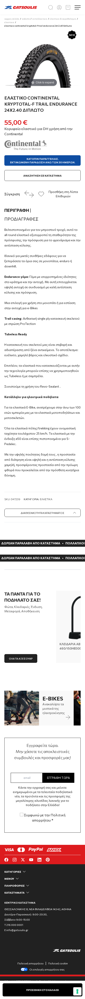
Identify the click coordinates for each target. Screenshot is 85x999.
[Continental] (25, 145)
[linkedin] (39, 860)
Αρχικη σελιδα (11, 18)
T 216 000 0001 (13, 924)
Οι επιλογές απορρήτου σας (47, 969)
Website (26, 18)
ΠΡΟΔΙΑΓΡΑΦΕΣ (21, 218)
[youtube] (31, 860)
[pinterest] (48, 860)
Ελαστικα (9, 22)
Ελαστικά (46, 499)
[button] (13, 85)
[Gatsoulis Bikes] (20, 7)
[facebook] (6, 860)
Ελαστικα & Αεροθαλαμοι (63, 18)
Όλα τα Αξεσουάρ (21, 658)
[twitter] (23, 860)
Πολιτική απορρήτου (30, 963)
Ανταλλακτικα (39, 18)
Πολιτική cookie (58, 963)
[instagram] (15, 860)
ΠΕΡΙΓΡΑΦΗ (17, 210)
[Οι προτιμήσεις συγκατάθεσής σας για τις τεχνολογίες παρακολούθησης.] (77, 991)
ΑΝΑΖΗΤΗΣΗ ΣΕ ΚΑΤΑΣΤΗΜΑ (42, 175)
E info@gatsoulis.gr (16, 930)
